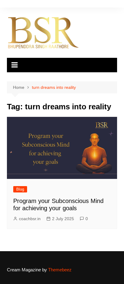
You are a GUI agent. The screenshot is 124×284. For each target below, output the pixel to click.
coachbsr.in (30, 218)
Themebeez (60, 269)
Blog (20, 189)
